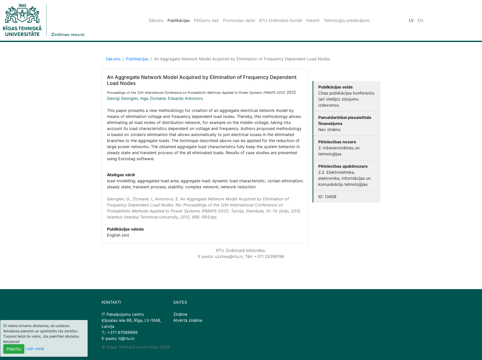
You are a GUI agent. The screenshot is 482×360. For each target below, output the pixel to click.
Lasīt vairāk (34, 348)
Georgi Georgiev (122, 98)
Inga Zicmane (153, 98)
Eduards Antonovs (185, 98)
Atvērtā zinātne (187, 320)
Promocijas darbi (239, 20)
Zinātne (180, 314)
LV (411, 20)
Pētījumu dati (206, 20)
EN (420, 20)
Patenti (313, 20)
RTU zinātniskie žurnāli (280, 20)
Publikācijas (178, 20)
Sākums (156, 20)
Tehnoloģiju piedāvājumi (347, 20)
